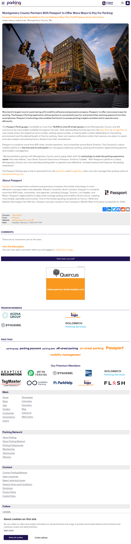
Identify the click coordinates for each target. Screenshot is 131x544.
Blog (24, 409)
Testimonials (9, 453)
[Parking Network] (14, 2)
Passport (6, 186)
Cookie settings (41, 537)
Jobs (5, 405)
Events (6, 421)
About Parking (9, 437)
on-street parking (91, 348)
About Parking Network (14, 441)
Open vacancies (10, 477)
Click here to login (64, 250)
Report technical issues (14, 480)
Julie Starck (17, 215)
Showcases (27, 397)
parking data (48, 349)
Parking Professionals (13, 445)
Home (5, 397)
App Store (105, 130)
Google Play (118, 130)
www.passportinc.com (22, 220)
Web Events (27, 417)
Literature (26, 413)
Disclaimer (8, 488)
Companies (8, 413)
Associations (9, 417)
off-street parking (67, 348)
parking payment (30, 348)
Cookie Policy (9, 496)
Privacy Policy (9, 492)
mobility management (65, 354)
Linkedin (7, 512)
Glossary (7, 457)
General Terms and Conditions (17, 484)
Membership (9, 449)
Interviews (27, 401)
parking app (12, 349)
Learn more (9, 530)
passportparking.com (12, 174)
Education (27, 405)
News (5, 401)
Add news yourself (66, 259)
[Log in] (128, 3)
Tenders (6, 409)
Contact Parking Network (15, 473)
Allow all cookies (16, 537)
